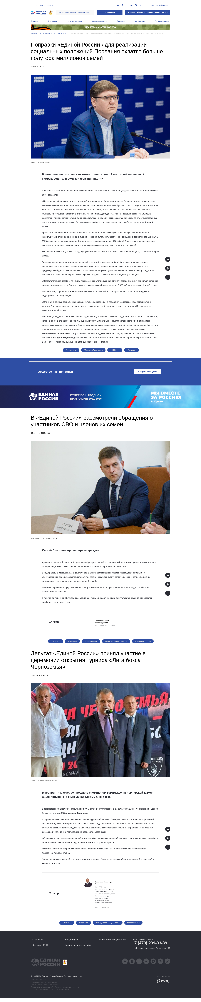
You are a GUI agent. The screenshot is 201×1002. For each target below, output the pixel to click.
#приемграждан (91, 641)
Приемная (121, 21)
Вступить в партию (162, 21)
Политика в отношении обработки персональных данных (55, 987)
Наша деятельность (74, 21)
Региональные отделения (112, 939)
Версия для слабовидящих (159, 5)
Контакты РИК (40, 945)
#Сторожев (72, 641)
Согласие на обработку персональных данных (50, 990)
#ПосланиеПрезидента (93, 350)
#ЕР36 (114, 350)
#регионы (131, 350)
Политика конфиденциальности (44, 985)
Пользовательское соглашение (44, 983)
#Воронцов (83, 923)
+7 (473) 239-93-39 (149, 943)
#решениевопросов (143, 641)
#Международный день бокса (108, 923)
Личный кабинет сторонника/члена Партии (148, 12)
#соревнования (133, 923)
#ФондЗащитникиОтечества (116, 641)
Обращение (110, 12)
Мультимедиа (140, 21)
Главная (34, 33)
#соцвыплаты (71, 350)
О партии (34, 21)
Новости (61, 33)
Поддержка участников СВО (100, 27)
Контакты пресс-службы (78, 945)
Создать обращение (147, 372)
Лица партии (52, 21)
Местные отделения (99, 21)
